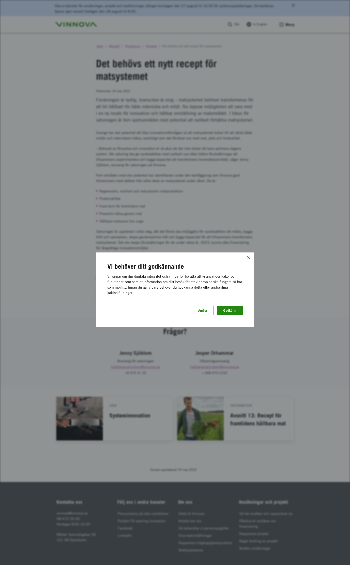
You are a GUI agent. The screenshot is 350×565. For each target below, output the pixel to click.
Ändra (202, 310)
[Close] (248, 257)
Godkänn (229, 310)
